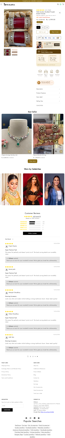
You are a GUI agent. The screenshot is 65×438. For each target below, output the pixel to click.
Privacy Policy (5, 372)
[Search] (58, 4)
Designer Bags (19, 434)
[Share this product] (59, 12)
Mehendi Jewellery (41, 434)
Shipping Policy (6, 365)
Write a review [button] (32, 233)
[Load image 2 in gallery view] (14, 52)
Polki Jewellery (35, 430)
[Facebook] (26, 418)
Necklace (36, 381)
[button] (1, 4)
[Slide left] (4, 124)
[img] (9, 244)
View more (32, 161)
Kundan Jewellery (20, 428)
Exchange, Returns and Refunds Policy (11, 368)
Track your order (38, 393)
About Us (36, 365)
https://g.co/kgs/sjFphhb (47, 412)
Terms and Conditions (7, 378)
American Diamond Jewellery (21, 430)
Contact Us (36, 378)
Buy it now (55, 32)
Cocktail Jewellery (29, 434)
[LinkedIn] (34, 418)
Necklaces (18, 425)
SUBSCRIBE (7, 410)
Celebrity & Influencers (39, 368)
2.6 (43, 27)
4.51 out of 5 (37, 216)
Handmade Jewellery (46, 430)
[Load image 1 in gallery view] (7, 52)
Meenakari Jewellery (43, 428)
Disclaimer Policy (6, 375)
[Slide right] (61, 124)
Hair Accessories (38, 387)
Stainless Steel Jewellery (22, 432)
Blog (35, 375)
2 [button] (30, 356)
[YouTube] (38, 418)
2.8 (47, 27)
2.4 (38, 27)
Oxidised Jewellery (31, 428)
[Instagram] (30, 418)
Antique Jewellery (35, 432)
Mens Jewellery (45, 432)
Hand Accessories (38, 390)
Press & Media (37, 372)
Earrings (36, 384)
